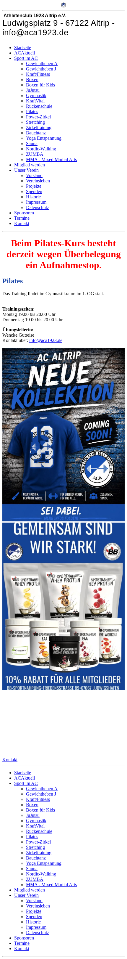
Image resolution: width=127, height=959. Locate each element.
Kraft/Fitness (38, 74)
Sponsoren (24, 212)
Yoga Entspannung (43, 138)
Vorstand (34, 175)
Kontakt (21, 223)
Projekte (33, 186)
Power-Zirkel (38, 116)
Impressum (36, 202)
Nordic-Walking (41, 148)
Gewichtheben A (42, 63)
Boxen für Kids (40, 84)
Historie (33, 196)
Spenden (34, 191)
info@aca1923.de (45, 340)
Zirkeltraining (38, 127)
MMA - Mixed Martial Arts (51, 159)
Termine (22, 218)
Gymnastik (36, 95)
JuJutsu (33, 90)
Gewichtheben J (41, 68)
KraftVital (35, 100)
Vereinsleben (38, 180)
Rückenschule (39, 106)
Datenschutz (37, 207)
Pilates (32, 111)
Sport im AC (26, 58)
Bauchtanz (36, 132)
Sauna (32, 143)
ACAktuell (24, 52)
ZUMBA (34, 154)
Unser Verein (26, 170)
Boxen (32, 79)
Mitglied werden (29, 164)
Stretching (35, 122)
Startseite (22, 47)
